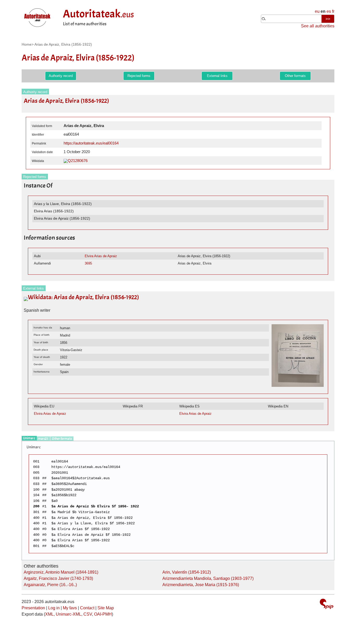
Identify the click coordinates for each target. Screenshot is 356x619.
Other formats (295, 76)
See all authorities (317, 26)
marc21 (43, 439)
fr (333, 11)
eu (317, 11)
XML (49, 614)
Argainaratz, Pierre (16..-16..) (50, 584)
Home (27, 44)
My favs (70, 608)
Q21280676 (78, 160)
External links (217, 76)
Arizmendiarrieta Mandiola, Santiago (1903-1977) (208, 578)
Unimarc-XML (68, 614)
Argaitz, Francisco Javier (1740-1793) (58, 578)
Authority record (61, 76)
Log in (54, 608)
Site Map (105, 608)
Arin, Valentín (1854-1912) (186, 572)
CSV (87, 614)
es (329, 11)
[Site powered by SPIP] (326, 604)
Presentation (33, 608)
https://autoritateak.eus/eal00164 (91, 143)
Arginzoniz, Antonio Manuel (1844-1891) (61, 572)
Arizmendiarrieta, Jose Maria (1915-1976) (200, 584)
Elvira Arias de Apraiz (101, 256)
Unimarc (29, 438)
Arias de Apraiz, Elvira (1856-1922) (63, 44)
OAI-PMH (103, 614)
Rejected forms (138, 76)
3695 (88, 263)
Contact (87, 608)
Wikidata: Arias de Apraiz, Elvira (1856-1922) (83, 297)
